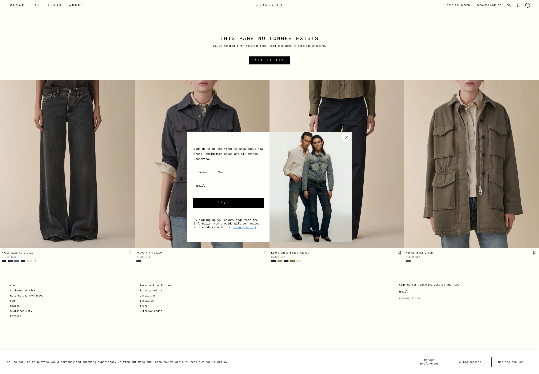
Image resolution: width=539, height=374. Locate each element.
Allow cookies (470, 362)
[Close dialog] (346, 137)
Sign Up (228, 202)
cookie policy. (217, 362)
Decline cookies (510, 362)
